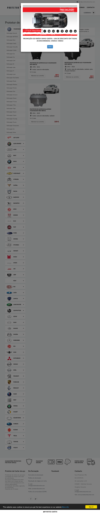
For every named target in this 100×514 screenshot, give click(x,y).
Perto (50, 46)
